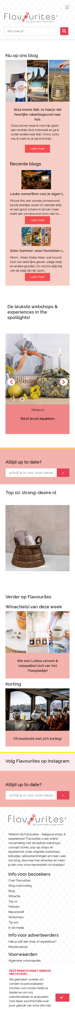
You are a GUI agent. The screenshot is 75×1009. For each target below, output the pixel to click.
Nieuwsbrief (16, 912)
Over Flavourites (19, 880)
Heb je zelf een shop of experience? (32, 941)
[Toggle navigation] (67, 7)
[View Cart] (62, 997)
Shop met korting (20, 885)
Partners (13, 906)
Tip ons (13, 922)
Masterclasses (18, 947)
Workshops (16, 917)
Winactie (14, 896)
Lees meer (37, 148)
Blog (11, 891)
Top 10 (12, 901)
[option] (37, 384)
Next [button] (64, 382)
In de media (16, 927)
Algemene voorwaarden (24, 960)
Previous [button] (11, 382)
